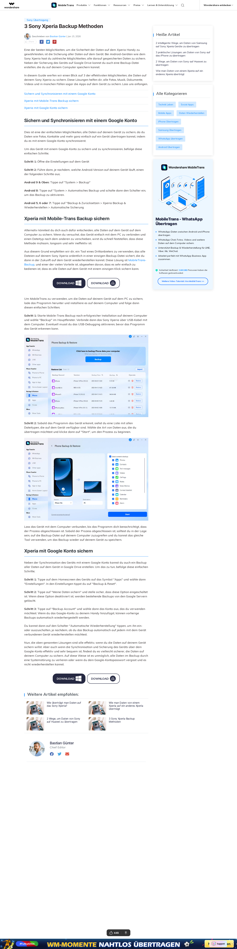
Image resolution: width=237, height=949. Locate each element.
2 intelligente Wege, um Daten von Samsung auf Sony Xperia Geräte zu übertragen (181, 44)
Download (65, 283)
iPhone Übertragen (168, 121)
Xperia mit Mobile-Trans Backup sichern (51, 101)
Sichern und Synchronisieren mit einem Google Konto (59, 94)
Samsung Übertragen (169, 130)
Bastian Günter (58, 36)
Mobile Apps (164, 113)
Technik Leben (165, 104)
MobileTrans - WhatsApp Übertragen (179, 221)
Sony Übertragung (37, 20)
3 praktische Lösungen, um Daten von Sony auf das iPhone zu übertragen (183, 54)
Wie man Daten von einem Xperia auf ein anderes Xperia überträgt (179, 72)
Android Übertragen (169, 147)
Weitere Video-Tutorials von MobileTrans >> (183, 281)
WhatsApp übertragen (170, 138)
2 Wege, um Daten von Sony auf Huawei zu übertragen (181, 63)
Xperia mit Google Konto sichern (46, 108)
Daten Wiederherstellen (191, 113)
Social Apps (187, 104)
